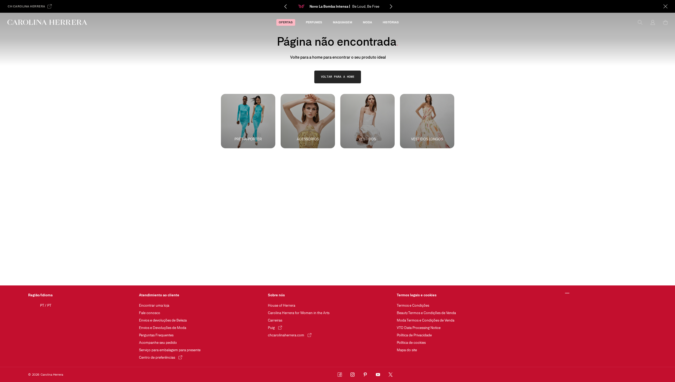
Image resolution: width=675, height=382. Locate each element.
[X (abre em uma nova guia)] (391, 374)
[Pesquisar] (640, 22)
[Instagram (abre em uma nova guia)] (352, 374)
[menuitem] (285, 22)
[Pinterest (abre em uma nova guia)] (365, 374)
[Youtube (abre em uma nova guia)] (378, 374)
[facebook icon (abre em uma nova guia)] (340, 374)
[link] (337, 77)
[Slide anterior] (285, 6)
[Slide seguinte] (391, 6)
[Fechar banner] (665, 6)
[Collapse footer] (567, 293)
